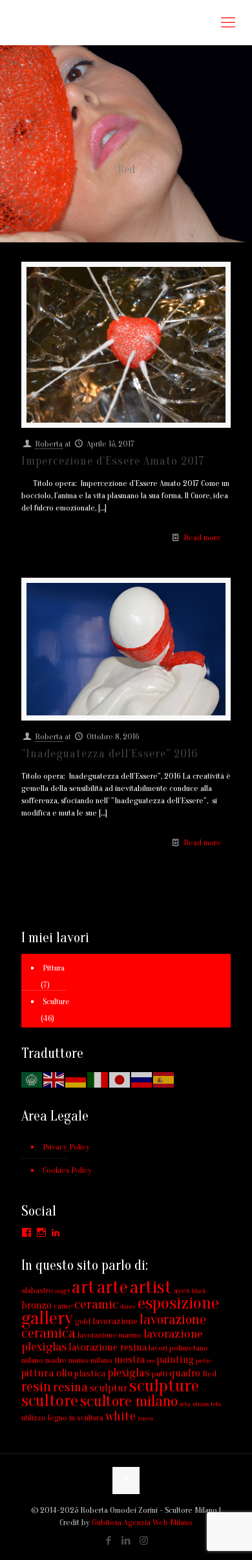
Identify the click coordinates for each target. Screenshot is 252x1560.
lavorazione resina (107, 1347)
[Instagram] (144, 1540)
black (199, 1291)
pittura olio (46, 1373)
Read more (202, 537)
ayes (182, 1290)
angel (62, 1291)
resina (70, 1387)
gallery (47, 1318)
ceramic (96, 1304)
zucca (145, 1418)
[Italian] (98, 1079)
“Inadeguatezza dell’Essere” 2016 (109, 754)
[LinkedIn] (126, 1540)
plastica (89, 1373)
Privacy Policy (66, 1147)
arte (112, 1287)
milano (101, 1360)
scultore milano (129, 1401)
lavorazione (115, 1321)
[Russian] (142, 1079)
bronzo (36, 1305)
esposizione (178, 1302)
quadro (184, 1373)
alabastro (37, 1290)
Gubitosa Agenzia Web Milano (142, 1522)
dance (128, 1306)
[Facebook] (109, 1540)
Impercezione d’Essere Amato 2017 (113, 461)
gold (82, 1321)
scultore (49, 1401)
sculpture (164, 1385)
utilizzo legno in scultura (62, 1417)
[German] (76, 1079)
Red (209, 1373)
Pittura (54, 968)
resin (36, 1386)
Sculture (56, 1001)
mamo (78, 1360)
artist (151, 1287)
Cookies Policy (67, 1170)
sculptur (108, 1388)
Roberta (49, 443)
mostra (129, 1359)
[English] (54, 1079)
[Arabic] (32, 1079)
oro (150, 1360)
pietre (203, 1360)
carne (63, 1306)
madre (56, 1360)
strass (201, 1404)
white (120, 1416)
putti (159, 1373)
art (83, 1287)
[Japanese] (120, 1079)
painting (175, 1359)
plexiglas (128, 1373)
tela (216, 1404)
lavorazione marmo (110, 1335)
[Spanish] (164, 1079)
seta (185, 1404)
